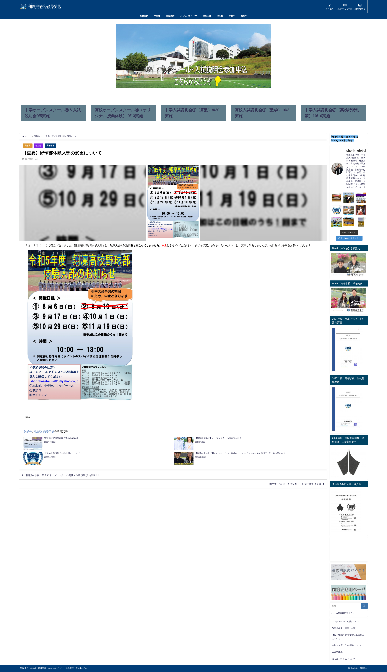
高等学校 (170, 16)
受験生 (232, 16)
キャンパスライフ (188, 16)
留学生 (244, 16)
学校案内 (144, 16)
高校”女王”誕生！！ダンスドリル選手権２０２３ (295, 484)
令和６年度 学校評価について (347, 645)
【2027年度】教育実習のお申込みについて (348, 637)
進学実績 (207, 16)
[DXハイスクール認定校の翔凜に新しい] (361, 222)
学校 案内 (24, 668)
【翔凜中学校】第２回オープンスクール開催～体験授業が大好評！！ (62, 475)
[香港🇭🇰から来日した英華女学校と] (348, 222)
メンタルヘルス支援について (345, 621)
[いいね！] (26, 417)
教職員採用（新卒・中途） (344, 628)
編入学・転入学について (343, 659)
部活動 (220, 16)
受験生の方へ (81, 668)
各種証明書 (337, 652)
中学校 (157, 16)
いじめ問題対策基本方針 (343, 613)
